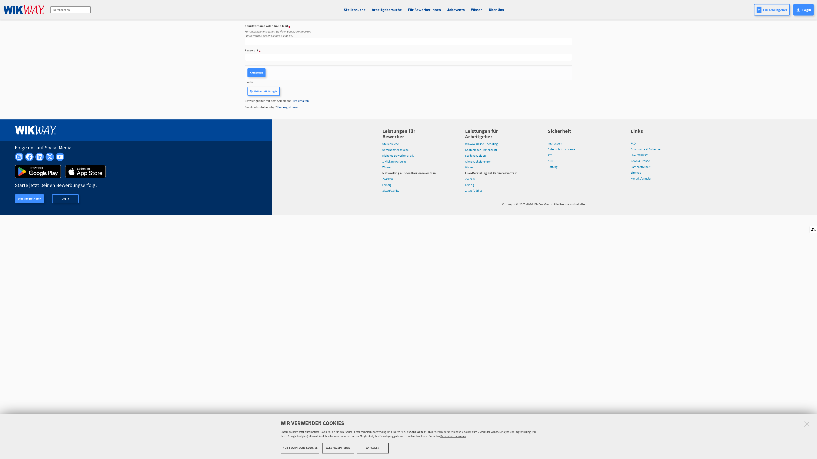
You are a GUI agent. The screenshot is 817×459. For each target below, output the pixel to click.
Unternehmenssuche (395, 150)
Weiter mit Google (265, 91)
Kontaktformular (641, 178)
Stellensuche (355, 9)
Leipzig (386, 185)
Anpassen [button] (372, 448)
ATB (550, 155)
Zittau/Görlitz (390, 191)
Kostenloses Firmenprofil (481, 150)
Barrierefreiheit (640, 167)
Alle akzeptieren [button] (338, 448)
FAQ (633, 143)
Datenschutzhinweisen (453, 436)
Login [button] (806, 10)
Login (65, 198)
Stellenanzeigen (475, 155)
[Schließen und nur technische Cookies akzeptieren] (806, 424)
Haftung (553, 167)
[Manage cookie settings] (813, 229)
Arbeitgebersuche (387, 9)
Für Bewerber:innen (424, 9)
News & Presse (640, 161)
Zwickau (387, 179)
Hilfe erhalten (300, 101)
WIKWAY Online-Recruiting (481, 144)
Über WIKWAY (639, 155)
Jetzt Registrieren (29, 198)
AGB (550, 161)
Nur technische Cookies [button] (300, 448)
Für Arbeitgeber (775, 10)
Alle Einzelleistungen (478, 161)
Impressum (555, 143)
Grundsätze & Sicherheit (646, 149)
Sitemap (636, 172)
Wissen (386, 167)
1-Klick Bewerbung (394, 161)
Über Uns (496, 9)
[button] (455, 9)
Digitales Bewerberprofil (398, 155)
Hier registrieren (288, 107)
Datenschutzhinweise (561, 149)
